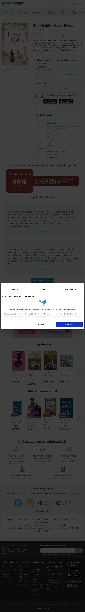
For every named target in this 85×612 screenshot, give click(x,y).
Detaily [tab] (42, 289)
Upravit (41, 324)
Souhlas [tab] (15, 289)
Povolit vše (69, 324)
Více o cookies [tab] (70, 289)
